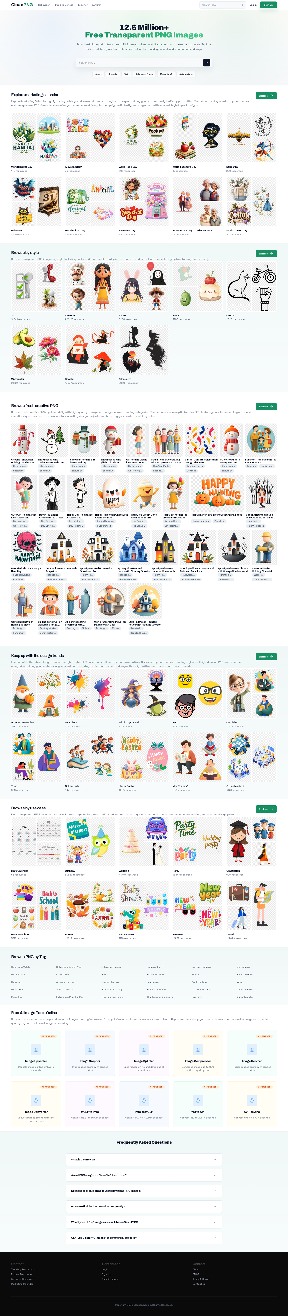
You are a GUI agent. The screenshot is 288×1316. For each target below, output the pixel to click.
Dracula (113, 74)
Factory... (18, 628)
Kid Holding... (75, 521)
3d (12, 315)
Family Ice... (267, 466)
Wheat (240, 981)
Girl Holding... (135, 470)
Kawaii (176, 315)
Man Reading (180, 786)
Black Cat (16, 981)
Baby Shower (126, 934)
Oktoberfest (186, 74)
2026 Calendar (19, 871)
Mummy (196, 974)
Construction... (262, 579)
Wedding (124, 871)
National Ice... (172, 521)
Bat (126, 74)
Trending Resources (22, 1269)
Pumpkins (219, 521)
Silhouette (125, 379)
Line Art (230, 315)
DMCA (196, 1274)
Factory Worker (48, 628)
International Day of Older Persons (192, 230)
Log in (253, 4)
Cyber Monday (245, 996)
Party (175, 871)
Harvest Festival (111, 981)
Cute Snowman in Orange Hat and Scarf (230, 462)
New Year (177, 934)
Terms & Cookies (202, 1279)
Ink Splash (71, 722)
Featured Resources (22, 1279)
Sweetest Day (127, 230)
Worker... (258, 574)
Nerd (175, 722)
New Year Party (161, 466)
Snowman (18, 470)
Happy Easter (127, 786)
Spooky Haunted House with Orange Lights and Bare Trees (259, 518)
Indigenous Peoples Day (69, 996)
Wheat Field (17, 989)
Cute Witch (62, 974)
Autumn (96, 4)
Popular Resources (21, 1274)
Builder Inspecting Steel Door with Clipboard (75, 625)
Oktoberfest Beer (202, 989)
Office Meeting (235, 786)
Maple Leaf (166, 74)
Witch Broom (18, 974)
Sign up (268, 4)
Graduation (233, 871)
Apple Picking (199, 981)
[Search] (242, 5)
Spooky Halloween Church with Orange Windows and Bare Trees (233, 571)
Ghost (98, 74)
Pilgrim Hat (198, 996)
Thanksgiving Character (160, 996)
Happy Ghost (104, 525)
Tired (14, 786)
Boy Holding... (76, 525)
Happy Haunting (105, 521)
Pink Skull (18, 579)
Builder (86, 628)
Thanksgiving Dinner (113, 996)
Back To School (20, 934)
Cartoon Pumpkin (201, 966)
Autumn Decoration (22, 722)
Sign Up (106, 1274)
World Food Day (128, 167)
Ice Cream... (139, 521)
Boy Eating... (48, 521)
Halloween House (56, 579)
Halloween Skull (155, 974)
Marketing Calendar (22, 1283)
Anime (122, 315)
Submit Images (110, 1279)
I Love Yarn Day (73, 167)
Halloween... (188, 574)
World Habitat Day (21, 167)
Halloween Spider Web (69, 966)
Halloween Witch (20, 966)
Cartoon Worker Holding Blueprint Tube (262, 571)
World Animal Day (75, 230)
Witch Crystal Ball (129, 722)
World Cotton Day (236, 230)
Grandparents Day (112, 989)
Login (105, 1269)
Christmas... (19, 466)
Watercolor (17, 379)
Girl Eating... (134, 466)
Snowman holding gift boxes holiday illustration (82, 462)
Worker (115, 628)
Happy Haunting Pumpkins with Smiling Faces (216, 515)
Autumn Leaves (65, 981)
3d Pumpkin (243, 966)
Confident (232, 722)
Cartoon (70, 315)
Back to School (64, 4)
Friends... (158, 470)
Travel (230, 934)
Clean (22, 4)
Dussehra (232, 167)
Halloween (44, 4)
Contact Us (199, 1283)
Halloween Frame (144, 74)
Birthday (70, 871)
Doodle (69, 379)
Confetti (191, 470)
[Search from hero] (206, 62)
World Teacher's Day (184, 167)
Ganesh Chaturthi (156, 989)
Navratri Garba (245, 989)
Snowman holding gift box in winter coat (111, 462)
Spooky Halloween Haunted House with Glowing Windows (163, 571)
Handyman (18, 633)
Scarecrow (153, 981)
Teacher (83, 4)
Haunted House (256, 525)
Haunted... (253, 521)
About (196, 1269)
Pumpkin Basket (155, 966)
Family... (251, 466)
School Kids (72, 786)
